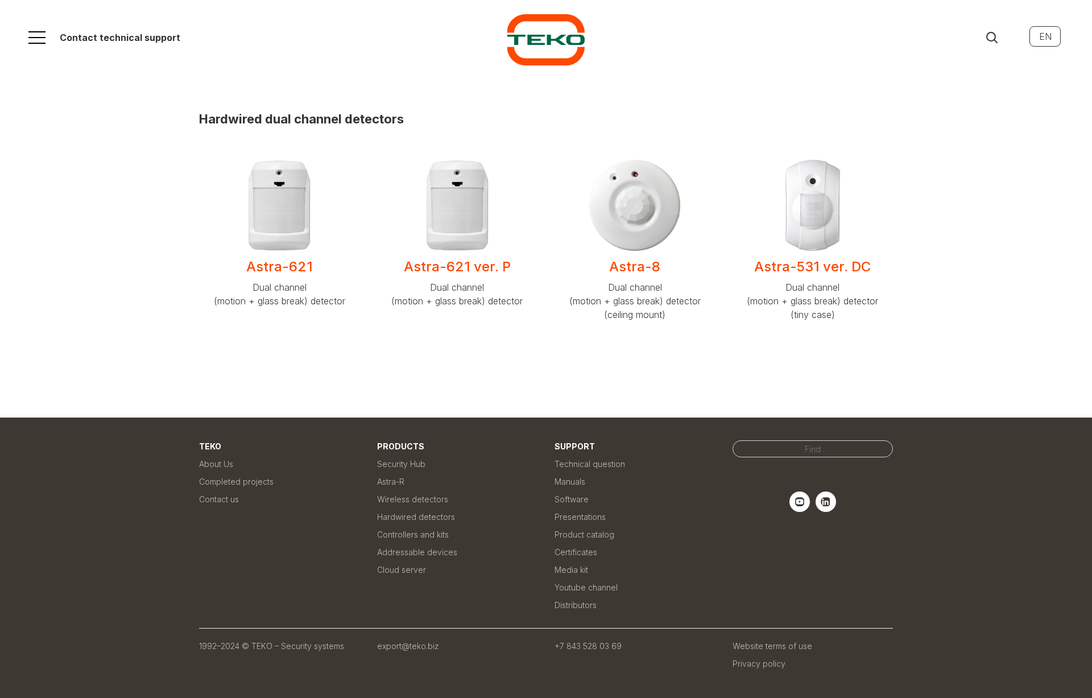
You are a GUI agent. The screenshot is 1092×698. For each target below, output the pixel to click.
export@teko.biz (408, 646)
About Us (216, 464)
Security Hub (401, 464)
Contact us (219, 499)
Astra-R (390, 481)
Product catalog (584, 534)
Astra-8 (634, 266)
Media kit (571, 570)
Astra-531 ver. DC (812, 266)
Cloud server (401, 570)
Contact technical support (120, 37)
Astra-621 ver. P (457, 266)
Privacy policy (759, 663)
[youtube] (800, 509)
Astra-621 (279, 266)
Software (572, 499)
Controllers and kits (413, 534)
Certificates (576, 552)
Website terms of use (772, 646)
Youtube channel (586, 587)
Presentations (580, 517)
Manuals (570, 481)
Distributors (576, 605)
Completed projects (236, 481)
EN (1045, 36)
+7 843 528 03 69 (588, 646)
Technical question (590, 464)
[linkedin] (826, 509)
